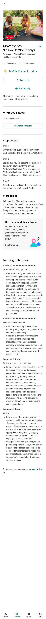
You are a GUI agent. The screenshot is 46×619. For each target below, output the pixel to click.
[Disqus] (23, 506)
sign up (32, 469)
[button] (6, 615)
